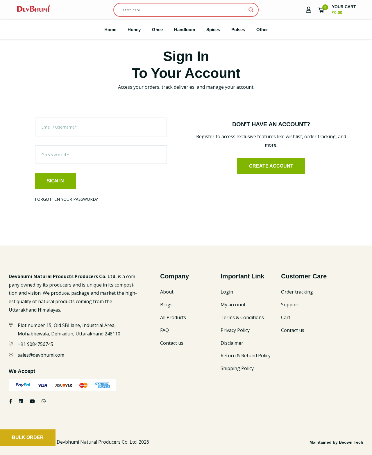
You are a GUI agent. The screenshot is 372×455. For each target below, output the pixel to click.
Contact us (171, 343)
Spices (213, 29)
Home (110, 29)
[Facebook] (11, 401)
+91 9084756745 (35, 344)
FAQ (164, 330)
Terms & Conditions (242, 317)
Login (227, 292)
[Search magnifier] (251, 10)
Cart (285, 317)
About (167, 292)
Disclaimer (232, 343)
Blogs (166, 304)
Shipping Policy (237, 368)
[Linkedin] (21, 401)
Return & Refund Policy (246, 355)
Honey (134, 29)
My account (233, 304)
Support (290, 304)
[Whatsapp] (43, 401)
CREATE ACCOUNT (271, 165)
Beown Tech (351, 442)
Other (262, 29)
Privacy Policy (235, 330)
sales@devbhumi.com (41, 355)
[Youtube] (32, 401)
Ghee (157, 29)
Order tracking (297, 292)
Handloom (184, 29)
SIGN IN (55, 180)
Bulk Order (28, 437)
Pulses (238, 29)
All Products (173, 317)
